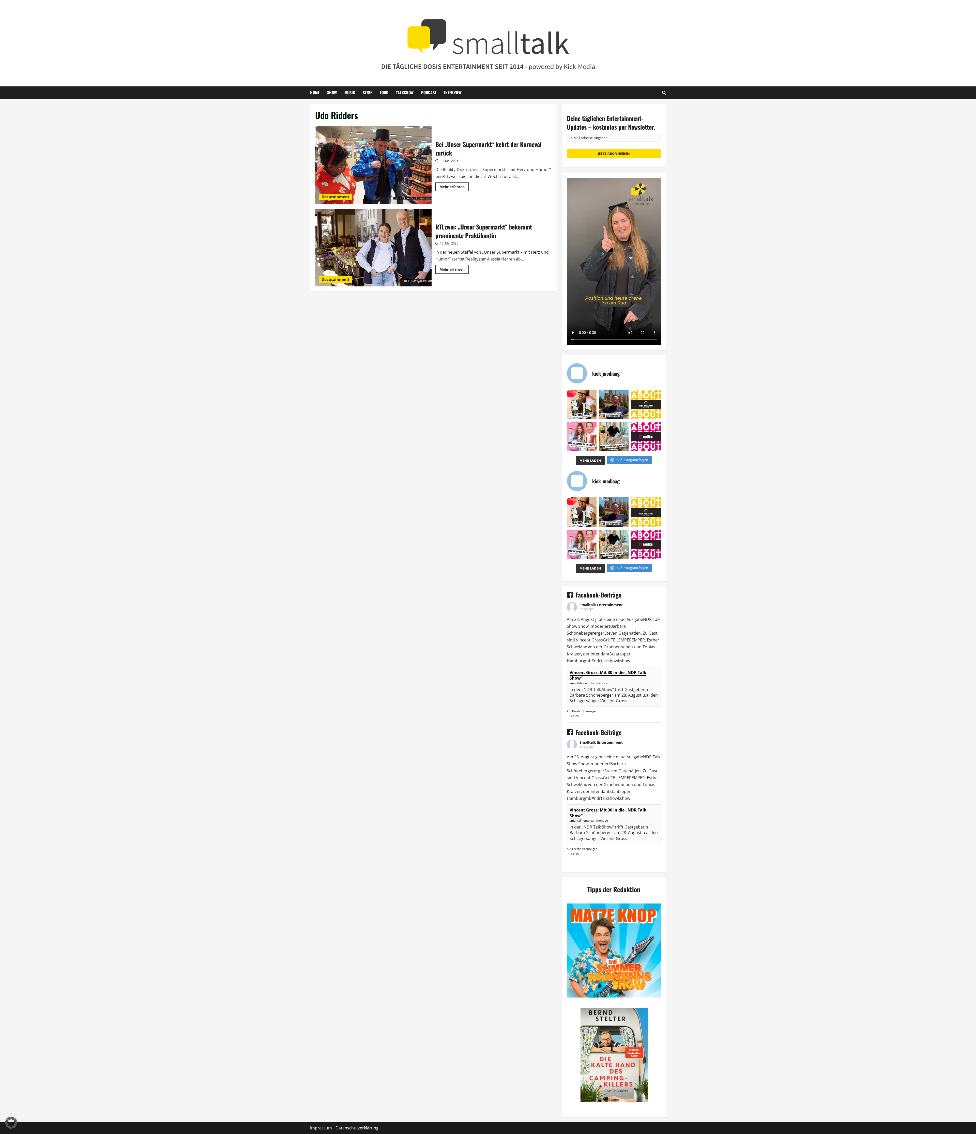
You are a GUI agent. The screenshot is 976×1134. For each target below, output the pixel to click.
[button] (11, 1123)
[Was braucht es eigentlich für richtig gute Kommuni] (646, 404)
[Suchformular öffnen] (664, 92)
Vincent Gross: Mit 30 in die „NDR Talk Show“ (608, 675)
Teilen (575, 716)
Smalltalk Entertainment (601, 604)
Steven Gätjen (617, 633)
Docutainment (335, 196)
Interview (453, 92)
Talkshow (405, 92)
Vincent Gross (589, 640)
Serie (367, 92)
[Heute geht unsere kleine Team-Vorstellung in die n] (646, 437)
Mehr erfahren (454, 187)
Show (332, 92)
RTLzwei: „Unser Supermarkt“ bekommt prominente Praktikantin (373, 247)
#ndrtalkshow (604, 661)
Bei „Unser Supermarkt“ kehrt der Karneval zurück (373, 165)
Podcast (428, 92)
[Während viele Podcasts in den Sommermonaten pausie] (582, 437)
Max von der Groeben (600, 647)
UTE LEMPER (620, 640)
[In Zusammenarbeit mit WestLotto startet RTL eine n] (582, 404)
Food (384, 92)
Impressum (321, 1128)
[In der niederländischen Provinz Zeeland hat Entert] (614, 437)
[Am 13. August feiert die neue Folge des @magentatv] (614, 404)
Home (314, 92)
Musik (349, 92)
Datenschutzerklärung (357, 1128)
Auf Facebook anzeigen (582, 711)
